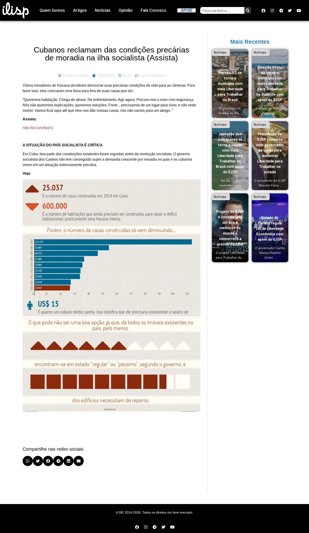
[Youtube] (299, 10)
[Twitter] (290, 10)
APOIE (186, 10)
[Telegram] (281, 10)
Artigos (80, 10)
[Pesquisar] (247, 10)
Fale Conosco (153, 10)
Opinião (126, 10)
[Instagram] (272, 10)
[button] (28, 461)
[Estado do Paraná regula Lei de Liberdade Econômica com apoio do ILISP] (270, 227)
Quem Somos (52, 10)
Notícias (102, 10)
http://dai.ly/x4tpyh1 (38, 128)
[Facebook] (263, 10)
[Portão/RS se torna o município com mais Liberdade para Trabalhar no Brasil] (230, 83)
